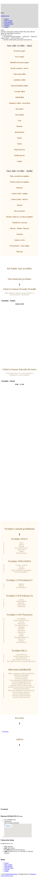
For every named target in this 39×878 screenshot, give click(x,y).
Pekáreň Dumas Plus (11, 874)
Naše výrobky (8, 20)
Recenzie (7, 25)
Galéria (6, 27)
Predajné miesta (8, 24)
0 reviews (5, 731)
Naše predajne (8, 22)
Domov (6, 19)
